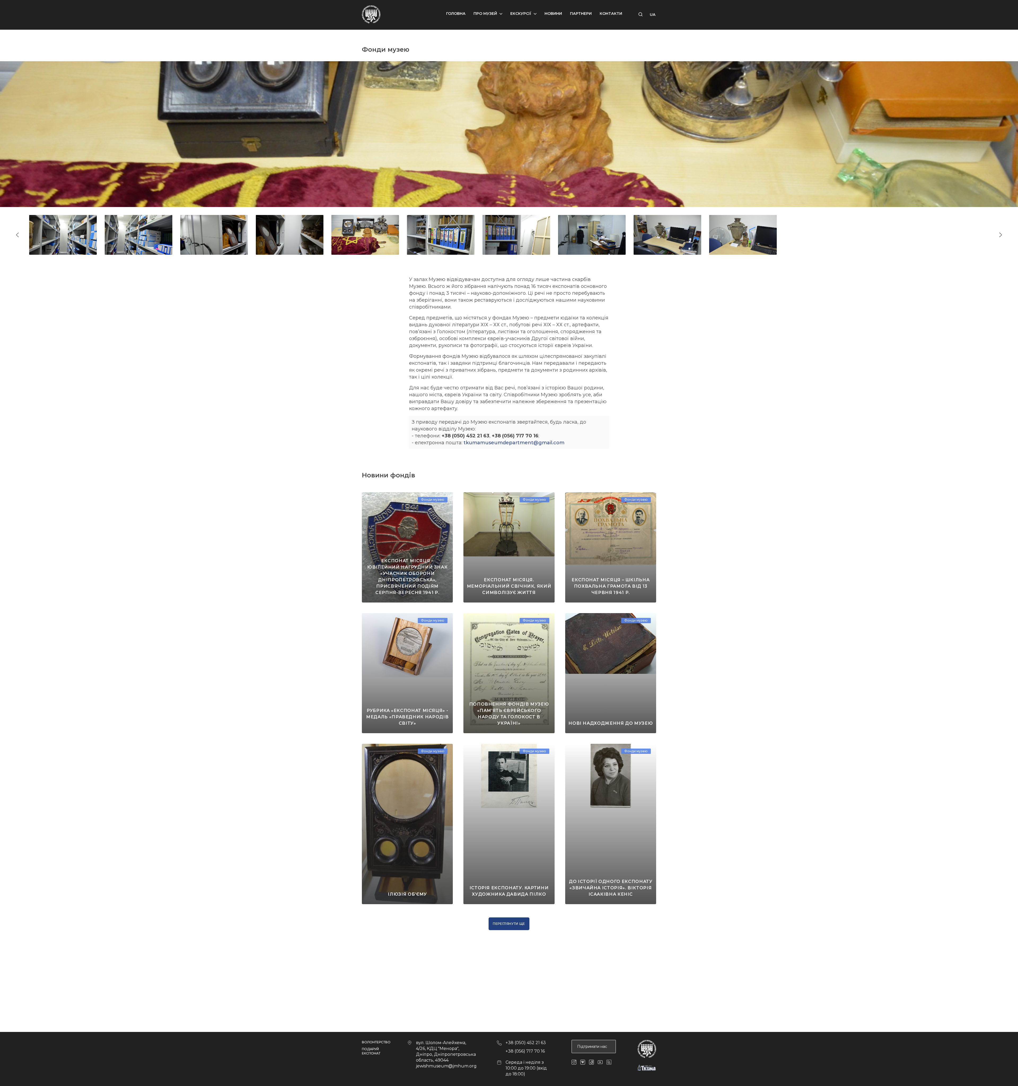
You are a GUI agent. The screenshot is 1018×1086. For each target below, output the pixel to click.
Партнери (581, 13)
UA (652, 14)
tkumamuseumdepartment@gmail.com (514, 443)
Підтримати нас (592, 1046)
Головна (456, 13)
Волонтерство (376, 1042)
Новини (553, 13)
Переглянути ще (509, 924)
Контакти (611, 13)
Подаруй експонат (371, 1051)
